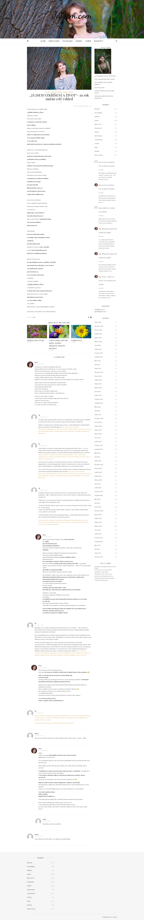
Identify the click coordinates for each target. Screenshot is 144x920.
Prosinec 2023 (98, 445)
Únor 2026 (97, 345)
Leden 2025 (97, 395)
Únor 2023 (97, 484)
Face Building (67, 41)
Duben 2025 (98, 384)
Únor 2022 (97, 530)
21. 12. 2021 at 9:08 (47, 536)
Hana (100, 162)
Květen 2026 (98, 334)
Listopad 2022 (98, 495)
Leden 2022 (97, 534)
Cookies (115, 917)
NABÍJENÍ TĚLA (76, 340)
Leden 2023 (97, 487)
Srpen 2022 (97, 507)
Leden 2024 (97, 441)
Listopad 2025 (98, 357)
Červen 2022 (98, 514)
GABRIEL (97, 116)
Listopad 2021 (98, 541)
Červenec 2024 (98, 418)
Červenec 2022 (98, 511)
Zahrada (79, 41)
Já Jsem (43, 41)
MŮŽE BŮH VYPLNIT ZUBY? (101, 574)
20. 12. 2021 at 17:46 (42, 417)
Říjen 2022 (97, 499)
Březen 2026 (98, 341)
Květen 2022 (98, 518)
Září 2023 (97, 457)
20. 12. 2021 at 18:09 (42, 490)
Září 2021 (97, 549)
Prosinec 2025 (98, 353)
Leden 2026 (97, 349)
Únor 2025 (97, 391)
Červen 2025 (98, 376)
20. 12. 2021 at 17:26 (39, 625)
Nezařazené (98, 128)
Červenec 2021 (98, 557)
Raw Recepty (98, 41)
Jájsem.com (72, 15)
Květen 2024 (98, 426)
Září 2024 (97, 411)
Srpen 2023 (97, 461)
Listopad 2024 (98, 403)
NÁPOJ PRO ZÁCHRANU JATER (101, 576)
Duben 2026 (98, 337)
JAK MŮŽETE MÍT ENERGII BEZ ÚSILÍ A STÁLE (105, 566)
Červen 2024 (98, 422)
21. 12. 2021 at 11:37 (39, 735)
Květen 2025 (98, 380)
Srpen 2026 (97, 322)
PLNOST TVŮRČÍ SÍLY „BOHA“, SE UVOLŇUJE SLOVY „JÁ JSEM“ (107, 280)
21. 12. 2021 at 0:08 (42, 667)
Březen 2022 (98, 526)
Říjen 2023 (97, 453)
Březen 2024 (98, 434)
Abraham (97, 109)
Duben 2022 (98, 522)
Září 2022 (97, 503)
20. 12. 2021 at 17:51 (42, 445)
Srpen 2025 (97, 368)
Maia (33, 317)
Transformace (56, 92)
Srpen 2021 (97, 553)
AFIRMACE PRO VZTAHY (35, 340)
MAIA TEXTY (98, 124)
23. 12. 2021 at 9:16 (39, 836)
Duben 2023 (98, 476)
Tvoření (88, 41)
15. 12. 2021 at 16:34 (39, 364)
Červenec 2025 (98, 372)
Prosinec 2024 (98, 399)
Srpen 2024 (97, 414)
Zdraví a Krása (54, 41)
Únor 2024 (97, 437)
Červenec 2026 (98, 326)
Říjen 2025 (97, 361)
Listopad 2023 (98, 449)
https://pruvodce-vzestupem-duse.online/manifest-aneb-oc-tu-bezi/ (54, 723)
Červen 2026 (98, 330)
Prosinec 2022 (98, 491)
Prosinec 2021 (98, 537)
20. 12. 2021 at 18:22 (39, 713)
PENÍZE (96, 132)
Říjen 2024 (97, 407)
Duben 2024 (98, 430)
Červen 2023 (98, 468)
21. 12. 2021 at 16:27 (42, 750)
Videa (96, 147)
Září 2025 (97, 364)
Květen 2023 (98, 472)
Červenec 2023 (98, 464)
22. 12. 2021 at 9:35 (47, 821)
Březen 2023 (98, 480)
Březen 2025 (98, 387)
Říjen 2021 (97, 545)
